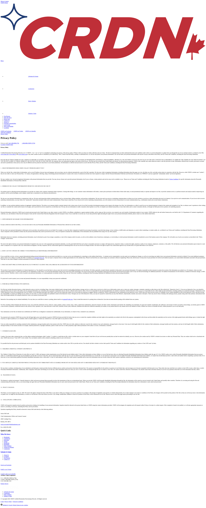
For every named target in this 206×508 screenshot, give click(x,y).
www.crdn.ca (12, 154)
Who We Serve (8, 117)
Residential (6, 437)
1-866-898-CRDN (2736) (28, 143)
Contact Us (7, 120)
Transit (5, 441)
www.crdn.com (5, 154)
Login (2, 501)
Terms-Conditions (173, 179)
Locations (6, 127)
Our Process (7, 116)
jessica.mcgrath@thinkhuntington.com (10, 424)
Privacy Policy (4, 134)
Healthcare (6, 443)
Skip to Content (5, 1)
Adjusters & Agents (33, 76)
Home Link (7, 119)
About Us (6, 122)
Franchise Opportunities (10, 123)
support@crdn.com (39, 257)
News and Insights (8, 126)
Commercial (7, 438)
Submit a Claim (32, 113)
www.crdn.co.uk (23, 154)
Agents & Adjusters (9, 447)
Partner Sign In (4, 483)
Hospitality (6, 444)
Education (6, 440)
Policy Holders (32, 101)
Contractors (31, 88)
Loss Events (7, 125)
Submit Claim (9, 144)
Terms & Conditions (6, 132)
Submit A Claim (6, 452)
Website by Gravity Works (15, 505)
